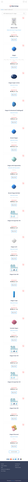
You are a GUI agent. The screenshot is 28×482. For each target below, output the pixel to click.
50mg (14, 32)
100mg (13, 59)
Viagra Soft (14, 247)
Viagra (14, 55)
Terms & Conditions (5, 469)
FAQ (2, 467)
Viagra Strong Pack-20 (14, 382)
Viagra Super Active (14, 83)
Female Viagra (14, 328)
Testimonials (18, 467)
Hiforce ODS (14, 28)
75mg (11, 59)
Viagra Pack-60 (14, 408)
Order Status (4, 465)
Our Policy (3, 471)
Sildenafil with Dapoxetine (14, 167)
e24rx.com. (13, 480)
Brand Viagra (14, 138)
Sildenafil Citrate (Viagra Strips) (14, 30)
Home (2, 9)
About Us (17, 465)
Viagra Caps (14, 300)
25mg (5, 59)
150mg (22, 59)
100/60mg (14, 169)
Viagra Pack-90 (14, 274)
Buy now (14, 39)
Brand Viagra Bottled (14, 193)
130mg (19, 59)
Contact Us (17, 464)
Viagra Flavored (14, 434)
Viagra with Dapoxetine (14, 165)
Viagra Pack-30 (14, 356)
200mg (14, 60)
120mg (16, 59)
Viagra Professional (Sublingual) (14, 110)
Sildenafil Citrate (14, 57)
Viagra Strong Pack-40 (14, 220)
